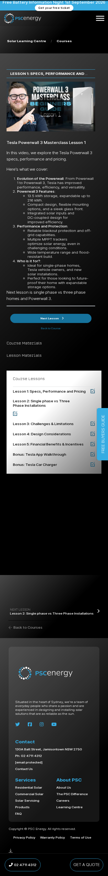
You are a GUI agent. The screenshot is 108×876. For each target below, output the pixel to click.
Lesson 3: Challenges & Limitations (43, 424)
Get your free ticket (54, 8)
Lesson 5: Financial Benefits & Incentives (48, 444)
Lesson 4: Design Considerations (42, 434)
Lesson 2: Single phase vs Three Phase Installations (41, 403)
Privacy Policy (24, 837)
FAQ (18, 813)
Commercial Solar (29, 794)
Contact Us (24, 769)
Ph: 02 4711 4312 (28, 756)
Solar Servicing (27, 800)
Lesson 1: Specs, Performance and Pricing (55, 73)
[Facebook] (30, 724)
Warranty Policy (52, 837)
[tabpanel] (51, 192)
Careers (62, 800)
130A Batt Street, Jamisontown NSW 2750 (48, 749)
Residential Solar (28, 787)
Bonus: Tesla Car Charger (35, 464)
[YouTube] (54, 724)
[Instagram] (42, 724)
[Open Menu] (100, 18)
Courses (64, 41)
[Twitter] (17, 724)
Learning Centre (69, 807)
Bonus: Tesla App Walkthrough (39, 454)
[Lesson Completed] (92, 391)
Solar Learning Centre (26, 41)
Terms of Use (80, 837)
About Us (63, 787)
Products (22, 807)
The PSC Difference (72, 794)
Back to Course (51, 328)
